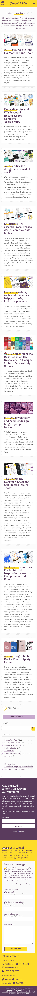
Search (6, 723)
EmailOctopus (21, 831)
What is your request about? (14, 902)
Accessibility (9, 751)
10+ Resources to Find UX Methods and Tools (18, 51)
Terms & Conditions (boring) (17, 993)
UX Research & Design (12, 743)
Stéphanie (24, 988)
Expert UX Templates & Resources (16, 753)
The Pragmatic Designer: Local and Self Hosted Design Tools (16, 483)
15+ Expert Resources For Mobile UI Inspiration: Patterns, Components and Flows (18, 573)
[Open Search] (34, 3)
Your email (5, 817)
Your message (9, 924)
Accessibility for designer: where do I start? (17, 169)
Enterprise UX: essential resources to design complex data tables (18, 228)
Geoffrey (9, 990)
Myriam (18, 990)
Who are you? (9, 892)
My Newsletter (9, 764)
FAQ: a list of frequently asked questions (18, 767)
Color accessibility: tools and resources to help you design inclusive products (18, 296)
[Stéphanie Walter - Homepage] (19, 3)
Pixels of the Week (11, 740)
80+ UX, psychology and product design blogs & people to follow (17, 422)
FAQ (27, 993)
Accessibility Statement (8, 992)
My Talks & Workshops (12, 745)
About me (8, 756)
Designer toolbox (10, 748)
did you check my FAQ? (18, 870)
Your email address (11, 914)
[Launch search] (33, 728)
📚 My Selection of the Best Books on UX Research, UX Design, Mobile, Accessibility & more (18, 360)
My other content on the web (14, 769)
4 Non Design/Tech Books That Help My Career (17, 659)
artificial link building (10, 875)
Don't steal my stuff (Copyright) (26, 992)
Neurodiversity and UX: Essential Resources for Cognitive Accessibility (16, 115)
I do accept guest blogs (20, 873)
